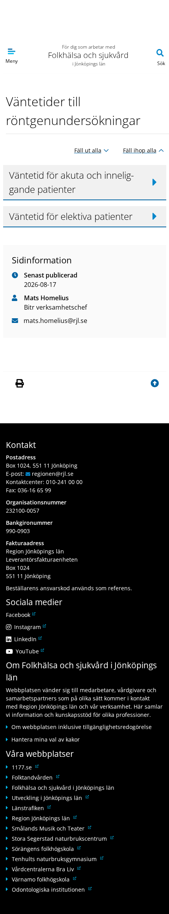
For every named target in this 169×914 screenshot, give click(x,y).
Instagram (29, 627)
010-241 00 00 (64, 482)
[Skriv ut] (20, 383)
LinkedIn (27, 639)
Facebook (20, 614)
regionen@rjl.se (52, 473)
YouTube (29, 651)
